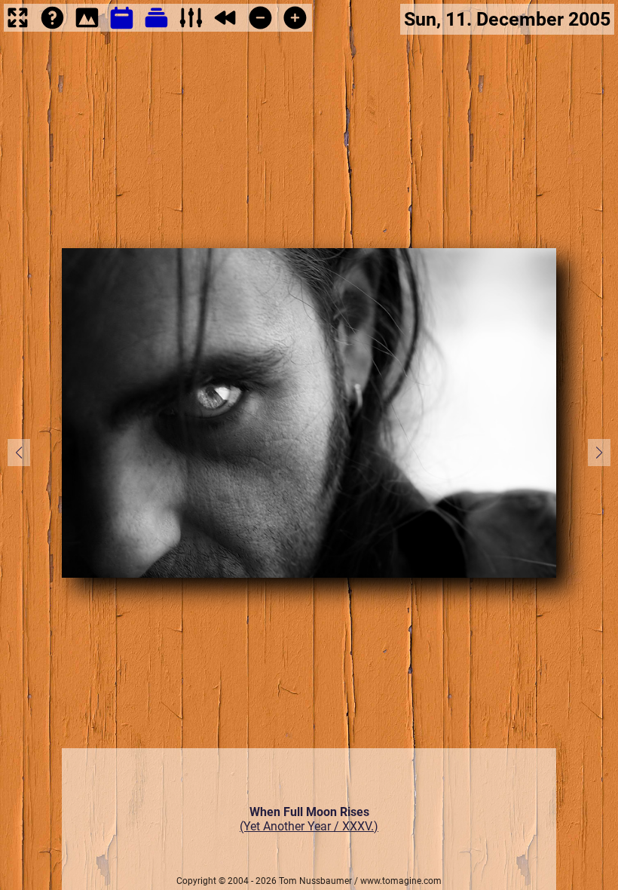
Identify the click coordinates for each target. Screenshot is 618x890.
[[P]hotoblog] (87, 27)
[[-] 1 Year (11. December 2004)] (260, 27)
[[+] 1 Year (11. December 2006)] (295, 27)
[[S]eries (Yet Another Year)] (156, 27)
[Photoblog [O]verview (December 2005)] (122, 27)
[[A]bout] (52, 27)
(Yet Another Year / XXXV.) (309, 826)
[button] (599, 452)
